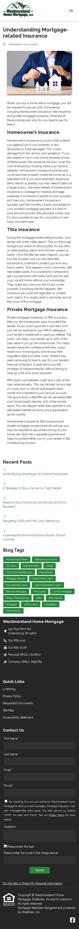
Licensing (9, 689)
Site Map (8, 710)
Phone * (9, 785)
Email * (8, 770)
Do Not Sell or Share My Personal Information (32, 883)
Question (10, 826)
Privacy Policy (12, 696)
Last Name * (11, 754)
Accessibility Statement (18, 717)
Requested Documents (18, 703)
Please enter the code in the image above (31, 853)
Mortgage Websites (31, 907)
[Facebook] (72, 920)
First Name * (12, 738)
